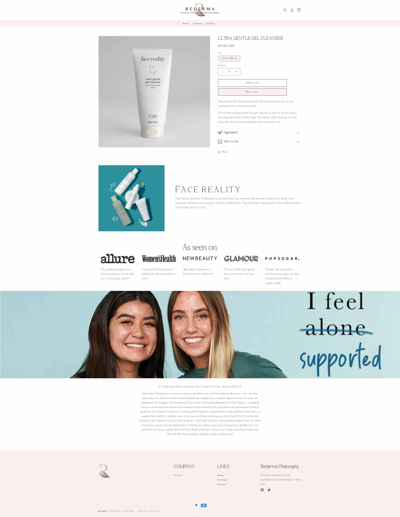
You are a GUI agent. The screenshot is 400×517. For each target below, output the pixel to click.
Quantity (222, 65)
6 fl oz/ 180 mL (229, 58)
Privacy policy (148, 511)
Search (178, 475)
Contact (222, 484)
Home (221, 475)
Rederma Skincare (121, 511)
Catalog (222, 480)
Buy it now (252, 92)
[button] (285, 10)
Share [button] (225, 152)
